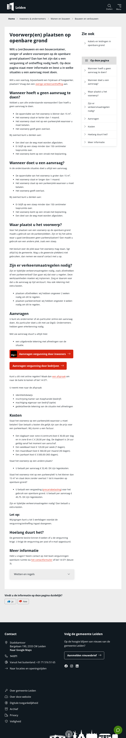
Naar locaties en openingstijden (28, 668)
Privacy (14, 715)
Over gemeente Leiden (23, 690)
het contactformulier (41, 559)
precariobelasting (52, 489)
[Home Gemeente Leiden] (17, 6)
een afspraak (59, 376)
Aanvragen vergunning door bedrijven (36, 366)
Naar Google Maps (21, 650)
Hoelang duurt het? (98, 134)
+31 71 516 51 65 (45, 662)
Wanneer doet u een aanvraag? (98, 82)
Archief (14, 709)
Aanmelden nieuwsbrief (82, 655)
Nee (25, 601)
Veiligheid (15, 721)
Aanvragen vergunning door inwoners (42, 354)
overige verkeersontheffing (49, 83)
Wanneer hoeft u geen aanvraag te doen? (99, 70)
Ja (12, 601)
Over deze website (20, 696)
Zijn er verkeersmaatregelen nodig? (99, 107)
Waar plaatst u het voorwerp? (97, 93)
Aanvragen (93, 118)
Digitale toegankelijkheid (24, 703)
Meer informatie (96, 142)
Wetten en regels (24, 574)
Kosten (91, 126)
